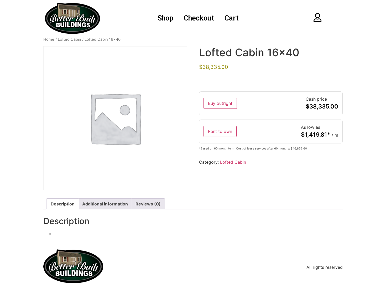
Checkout (199, 18)
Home (48, 39)
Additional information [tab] (105, 204)
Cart (232, 18)
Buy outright (220, 103)
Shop (165, 18)
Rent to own (220, 131)
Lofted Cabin (69, 39)
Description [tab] (63, 204)
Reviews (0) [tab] (148, 204)
